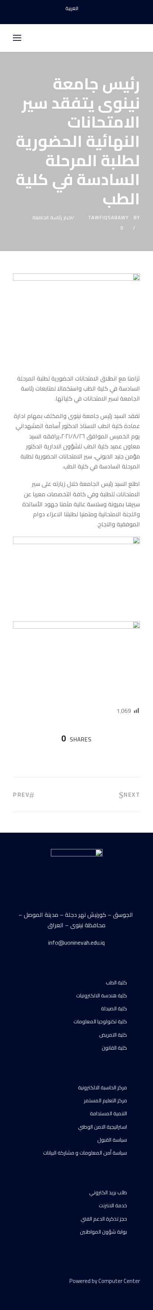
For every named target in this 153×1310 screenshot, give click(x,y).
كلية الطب (116, 982)
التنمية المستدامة (108, 1113)
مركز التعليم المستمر (105, 1100)
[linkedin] (29, 1291)
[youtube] (76, 16)
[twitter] (42, 1291)
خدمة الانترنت (113, 1205)
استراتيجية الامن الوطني (102, 1127)
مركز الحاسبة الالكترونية (102, 1087)
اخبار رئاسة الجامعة (52, 217)
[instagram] (89, 16)
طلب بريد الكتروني (108, 1192)
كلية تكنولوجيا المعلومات (100, 1021)
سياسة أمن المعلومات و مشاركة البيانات (85, 1153)
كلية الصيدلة (114, 1008)
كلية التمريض (113, 1035)
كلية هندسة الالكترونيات (101, 995)
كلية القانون (114, 1048)
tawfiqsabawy (108, 217)
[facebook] (63, 16)
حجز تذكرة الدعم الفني (104, 1219)
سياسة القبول (112, 1140)
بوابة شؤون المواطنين (103, 1232)
